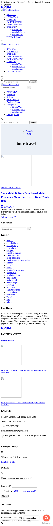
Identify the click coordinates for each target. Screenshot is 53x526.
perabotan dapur (13, 275)
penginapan (11, 272)
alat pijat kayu (12, 243)
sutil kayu (11, 287)
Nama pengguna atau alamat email (16, 478)
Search (33, 82)
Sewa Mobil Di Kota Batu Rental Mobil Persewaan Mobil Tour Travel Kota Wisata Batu (25, 197)
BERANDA (11, 15)
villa (8, 299)
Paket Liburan (14, 22)
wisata (9, 302)
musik (9, 267)
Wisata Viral (17, 29)
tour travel (16, 187)
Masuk (4, 496)
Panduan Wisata (15, 24)
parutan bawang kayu (16, 270)
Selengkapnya (7, 217)
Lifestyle (10, 265)
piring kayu (11, 277)
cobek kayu (11, 248)
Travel (9, 297)
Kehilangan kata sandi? (26, 491)
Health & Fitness (14, 253)
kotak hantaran (13, 255)
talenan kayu (12, 292)
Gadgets (10, 250)
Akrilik (10, 240)
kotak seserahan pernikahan (18, 260)
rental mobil (6, 187)
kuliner (10, 263)
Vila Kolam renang (7, 340)
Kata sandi (6, 486)
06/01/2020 (9, 207)
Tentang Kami (14, 37)
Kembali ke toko (8, 462)
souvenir (10, 285)
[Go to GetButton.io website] (46, 523)
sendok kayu (12, 282)
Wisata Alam (17, 34)
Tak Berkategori (13, 290)
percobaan (12, 17)
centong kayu (12, 245)
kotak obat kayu (13, 258)
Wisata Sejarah (18, 32)
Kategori (11, 20)
